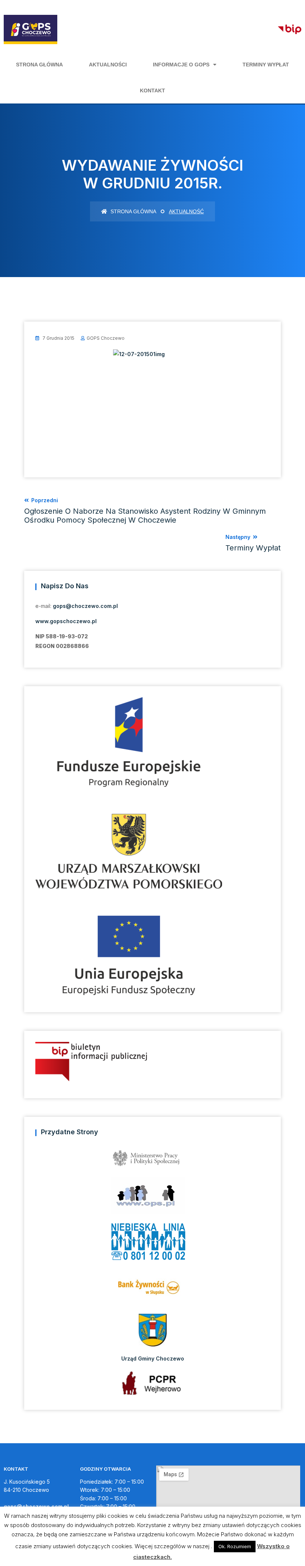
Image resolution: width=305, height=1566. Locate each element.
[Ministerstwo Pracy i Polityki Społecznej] (152, 1160)
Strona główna (39, 65)
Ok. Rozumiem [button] (234, 1546)
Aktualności (108, 65)
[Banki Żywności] (152, 1290)
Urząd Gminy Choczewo (152, 1358)
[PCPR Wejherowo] (152, 1383)
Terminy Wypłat (266, 65)
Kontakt (152, 90)
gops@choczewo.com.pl (85, 606)
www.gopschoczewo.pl (66, 621)
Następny (253, 543)
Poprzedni (145, 510)
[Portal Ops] (152, 1197)
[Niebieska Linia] (152, 1244)
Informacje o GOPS (181, 65)
